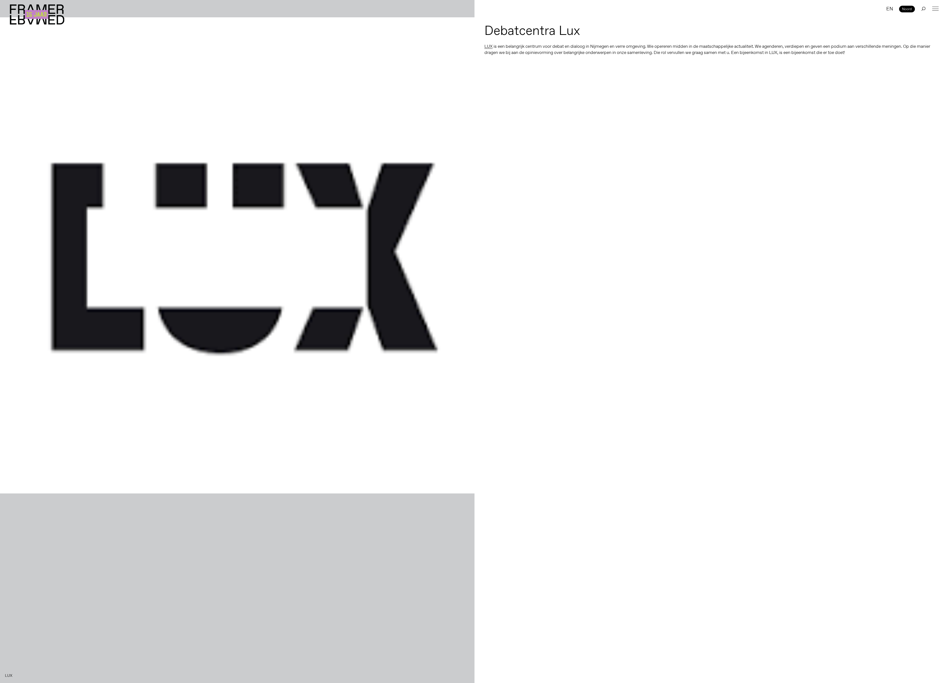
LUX (488, 46)
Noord (907, 9)
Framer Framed (37, 14)
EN (889, 8)
